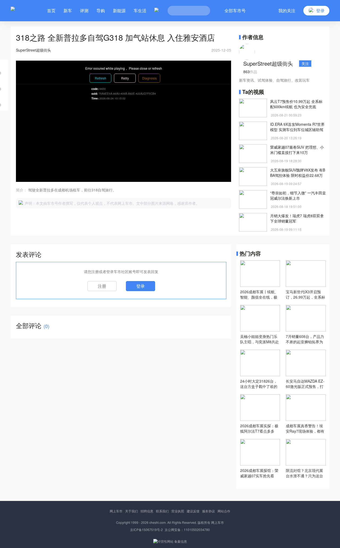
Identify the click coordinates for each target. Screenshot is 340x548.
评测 (84, 10)
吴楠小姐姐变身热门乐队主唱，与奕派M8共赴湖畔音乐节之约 (259, 339)
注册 (102, 286)
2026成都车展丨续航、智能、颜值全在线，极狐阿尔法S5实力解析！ (259, 294)
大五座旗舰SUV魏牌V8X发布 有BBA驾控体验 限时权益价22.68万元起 (297, 172)
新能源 (119, 10)
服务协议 (208, 511)
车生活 (140, 10)
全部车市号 (235, 10)
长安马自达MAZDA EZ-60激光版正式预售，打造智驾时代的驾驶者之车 (305, 383)
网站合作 (224, 511)
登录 (140, 286)
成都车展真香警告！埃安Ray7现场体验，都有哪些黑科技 (305, 428)
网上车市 (116, 511)
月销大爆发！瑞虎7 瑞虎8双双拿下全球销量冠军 (297, 218)
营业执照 (177, 511)
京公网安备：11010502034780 (187, 529)
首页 (51, 10)
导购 (100, 10)
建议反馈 (193, 511)
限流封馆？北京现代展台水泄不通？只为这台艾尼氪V (304, 473)
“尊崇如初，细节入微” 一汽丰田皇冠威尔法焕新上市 (298, 195)
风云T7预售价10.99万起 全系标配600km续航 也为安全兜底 (296, 104)
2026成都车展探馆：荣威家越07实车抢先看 (259, 473)
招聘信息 (147, 511)
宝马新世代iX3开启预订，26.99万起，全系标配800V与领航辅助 (305, 294)
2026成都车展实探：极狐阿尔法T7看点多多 (259, 428)
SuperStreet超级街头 (268, 63)
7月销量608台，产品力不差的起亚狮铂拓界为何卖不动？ (305, 339)
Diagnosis (149, 78)
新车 (67, 10)
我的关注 (286, 10)
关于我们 (131, 511)
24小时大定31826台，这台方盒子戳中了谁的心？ (258, 383)
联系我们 (162, 511)
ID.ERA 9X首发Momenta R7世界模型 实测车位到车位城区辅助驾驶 (297, 127)
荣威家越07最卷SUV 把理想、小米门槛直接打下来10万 (297, 149)
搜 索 (202, 10)
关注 (305, 63)
